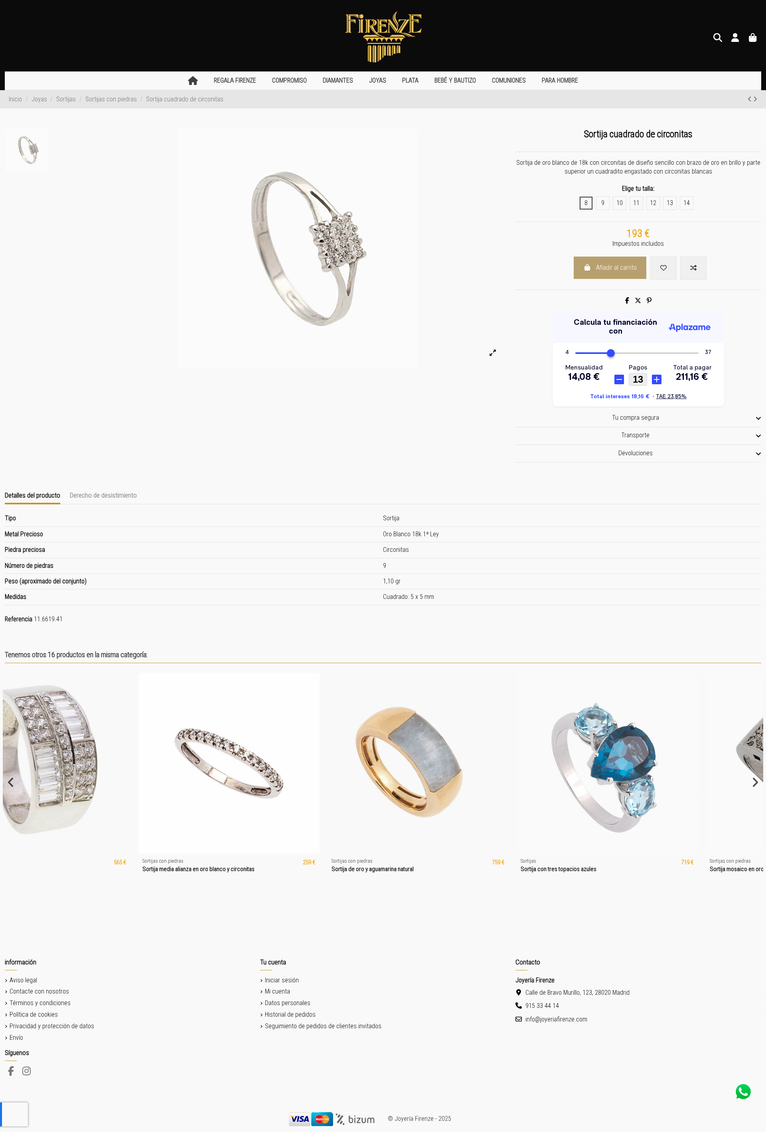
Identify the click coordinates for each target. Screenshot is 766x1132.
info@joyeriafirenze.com (556, 1019)
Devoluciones (635, 453)
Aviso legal (23, 980)
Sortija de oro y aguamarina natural (243, 869)
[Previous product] (750, 99)
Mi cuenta (277, 991)
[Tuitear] (638, 300)
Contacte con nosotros (39, 991)
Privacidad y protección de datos (52, 1026)
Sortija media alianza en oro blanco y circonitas (69, 869)
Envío (16, 1037)
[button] (235, 81)
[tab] (638, 418)
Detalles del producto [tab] (32, 495)
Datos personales (287, 1003)
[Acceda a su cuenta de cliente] (735, 38)
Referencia (18, 619)
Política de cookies (34, 1014)
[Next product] (755, 99)
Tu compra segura (635, 417)
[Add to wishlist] (663, 268)
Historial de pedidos (290, 1014)
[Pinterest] (649, 300)
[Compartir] (627, 300)
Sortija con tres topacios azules (429, 869)
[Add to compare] (693, 268)
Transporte (635, 435)
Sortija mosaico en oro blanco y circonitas (630, 869)
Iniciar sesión (282, 980)
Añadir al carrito (616, 267)
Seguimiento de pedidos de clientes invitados (323, 1026)
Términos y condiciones (40, 1003)
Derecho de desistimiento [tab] (103, 495)
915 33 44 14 (542, 1006)
